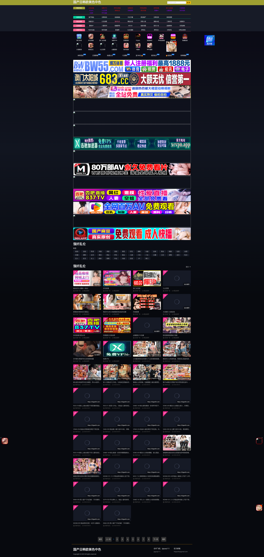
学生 (115, 255)
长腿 (147, 251)
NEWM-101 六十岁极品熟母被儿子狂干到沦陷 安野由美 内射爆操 (183, 499)
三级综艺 (169, 21)
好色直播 (106, 288)
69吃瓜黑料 (182, 30)
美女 (123, 255)
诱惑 (108, 251)
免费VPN (106, 359)
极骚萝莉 (117, 25)
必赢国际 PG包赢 (138, 335)
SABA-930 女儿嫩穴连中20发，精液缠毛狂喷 (177, 429)
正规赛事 (95, 55)
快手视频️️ (104, 30)
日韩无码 (156, 17)
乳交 (185, 255)
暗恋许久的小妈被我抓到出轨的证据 (114, 312)
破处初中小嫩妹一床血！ (81, 288)
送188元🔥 (139, 55)
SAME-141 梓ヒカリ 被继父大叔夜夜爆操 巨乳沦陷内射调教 (152, 499)
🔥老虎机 (169, 55)
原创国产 (143, 17)
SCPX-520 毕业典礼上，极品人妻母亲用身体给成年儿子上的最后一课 (125, 499)
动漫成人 (182, 21)
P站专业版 (91, 30)
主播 (154, 255)
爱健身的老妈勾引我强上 (81, 312)
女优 (92, 255)
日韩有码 (104, 17)
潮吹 (84, 255)
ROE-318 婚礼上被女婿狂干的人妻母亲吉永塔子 (88, 452)
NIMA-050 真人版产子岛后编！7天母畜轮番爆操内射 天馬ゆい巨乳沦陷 (126, 523)
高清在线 (79, 17)
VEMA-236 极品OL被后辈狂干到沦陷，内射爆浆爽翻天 (150, 429)
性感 (92, 251)
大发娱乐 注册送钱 (169, 312)
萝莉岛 (143, 30)
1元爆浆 (124, 55)
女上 (92, 258)
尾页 (163, 539)
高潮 (76, 255)
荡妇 (100, 255)
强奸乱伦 (117, 21)
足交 (178, 255)
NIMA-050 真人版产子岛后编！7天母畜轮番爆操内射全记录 (92, 499)
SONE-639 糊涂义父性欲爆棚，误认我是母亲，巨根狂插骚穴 (152, 452)
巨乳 (131, 251)
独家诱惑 (143, 25)
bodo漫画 (130, 30)
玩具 (178, 251)
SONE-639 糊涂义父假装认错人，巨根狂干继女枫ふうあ (181, 405)
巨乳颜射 (182, 25)
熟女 (108, 255)
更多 (187, 267)
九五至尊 (166, 288)
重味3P (91, 25)
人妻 (131, 255)
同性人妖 (143, 21)
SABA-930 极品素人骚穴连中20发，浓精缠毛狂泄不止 (120, 429)
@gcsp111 (157, 551)
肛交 (84, 258)
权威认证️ (110, 55)
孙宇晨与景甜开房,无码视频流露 (83, 359)
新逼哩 (117, 30)
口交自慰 (104, 21)
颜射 (100, 258)
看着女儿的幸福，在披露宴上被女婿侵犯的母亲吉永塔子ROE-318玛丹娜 (156, 382)
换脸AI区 (156, 21)
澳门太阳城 (136, 288)
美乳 (123, 251)
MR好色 (169, 30)
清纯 (115, 251)
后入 (76, 258)
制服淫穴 (91, 21)
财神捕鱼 (183, 55)
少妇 (139, 255)
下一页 (156, 539)
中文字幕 (130, 17)
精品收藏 (79, 21)
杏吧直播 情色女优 (79, 335)
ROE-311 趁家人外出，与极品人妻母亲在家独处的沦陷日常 (122, 405)
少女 (147, 255)
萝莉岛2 (156, 30)
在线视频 (79, 25)
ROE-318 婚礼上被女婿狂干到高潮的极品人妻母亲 (89, 405)
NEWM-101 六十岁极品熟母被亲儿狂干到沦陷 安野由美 (120, 476)
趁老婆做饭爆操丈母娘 (170, 335)
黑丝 (162, 251)
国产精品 (91, 17)
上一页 (108, 539)
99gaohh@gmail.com (181, 551)
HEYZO (130, 25)
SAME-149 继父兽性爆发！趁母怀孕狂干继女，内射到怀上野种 (153, 405)
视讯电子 (154, 55)
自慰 (185, 251)
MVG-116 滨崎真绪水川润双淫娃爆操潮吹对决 (148, 476)
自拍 (84, 251)
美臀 (139, 251)
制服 (170, 251)
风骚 (100, 251)
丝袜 (154, 251)
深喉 (170, 255)
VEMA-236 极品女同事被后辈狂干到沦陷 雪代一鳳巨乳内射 (92, 429)
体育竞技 (80, 55)
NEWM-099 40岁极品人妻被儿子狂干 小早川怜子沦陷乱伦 (181, 476)
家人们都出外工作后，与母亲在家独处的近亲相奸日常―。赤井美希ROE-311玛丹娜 (129, 382)
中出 (115, 258)
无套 (131, 258)
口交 (162, 255)
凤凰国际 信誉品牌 (109, 335)
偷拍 (76, 251)
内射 (123, 258)
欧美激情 (169, 17)
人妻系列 (104, 25)
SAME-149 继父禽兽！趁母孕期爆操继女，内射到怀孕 (120, 452)
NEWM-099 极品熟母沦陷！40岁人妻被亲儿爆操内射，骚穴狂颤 (93, 523)
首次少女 (156, 25)
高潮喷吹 (169, 25)
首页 (100, 539)
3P (139, 258)
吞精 (108, 258)
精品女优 (130, 21)
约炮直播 (136, 312)
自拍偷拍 (117, 17)
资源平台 (79, 30)
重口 (147, 258)
